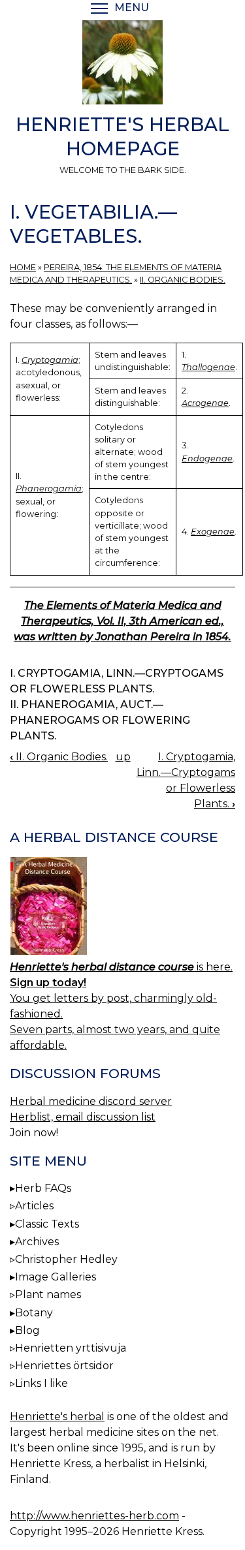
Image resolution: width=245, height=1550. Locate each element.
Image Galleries (55, 1277)
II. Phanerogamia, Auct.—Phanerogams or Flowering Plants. (100, 720)
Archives (37, 1241)
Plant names (48, 1294)
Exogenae (213, 531)
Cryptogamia (50, 360)
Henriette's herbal (57, 1416)
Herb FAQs (43, 1188)
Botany (34, 1313)
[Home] (122, 64)
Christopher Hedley (66, 1259)
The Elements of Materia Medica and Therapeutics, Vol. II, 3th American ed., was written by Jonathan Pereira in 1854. (122, 621)
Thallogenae (208, 367)
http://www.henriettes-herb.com (94, 1516)
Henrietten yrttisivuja (70, 1348)
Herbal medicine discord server (91, 1101)
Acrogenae (205, 403)
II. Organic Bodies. (182, 280)
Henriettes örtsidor (64, 1365)
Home (23, 267)
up (123, 757)
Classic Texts (47, 1224)
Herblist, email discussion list (82, 1117)
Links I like (41, 1383)
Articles (34, 1206)
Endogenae (207, 458)
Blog (27, 1330)
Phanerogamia (49, 488)
